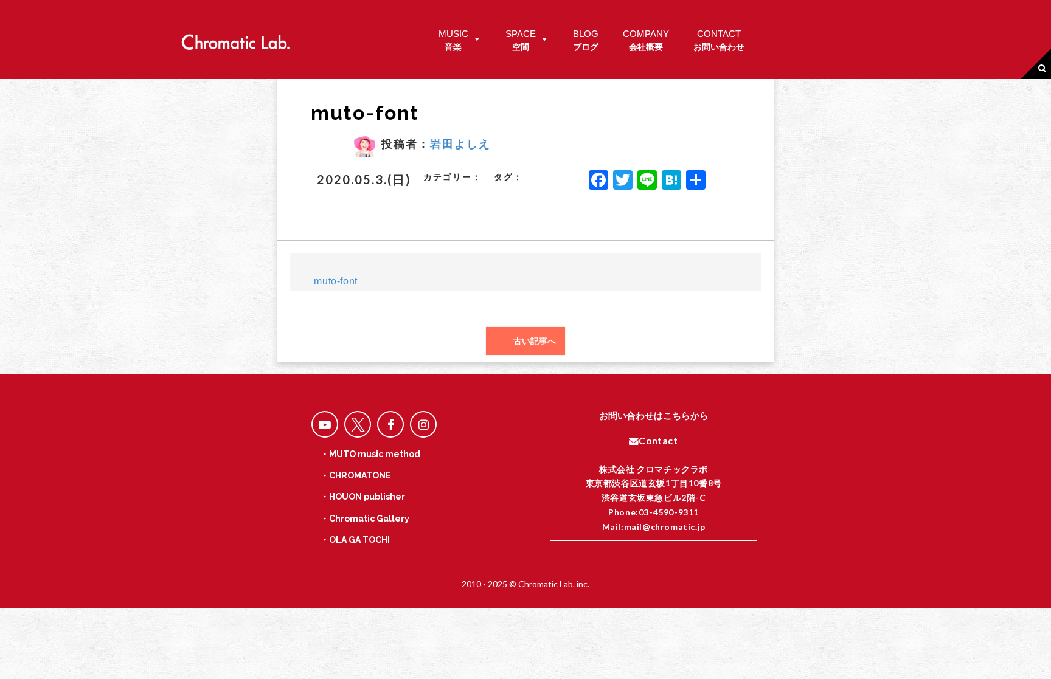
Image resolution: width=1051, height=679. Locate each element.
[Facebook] (598, 181)
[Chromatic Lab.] (235, 38)
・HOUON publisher (363, 496)
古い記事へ (534, 341)
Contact (658, 440)
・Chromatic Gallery (365, 518)
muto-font (335, 281)
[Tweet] (357, 424)
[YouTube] (324, 424)
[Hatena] (671, 181)
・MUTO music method (370, 454)
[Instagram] (423, 424)
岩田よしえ (460, 143)
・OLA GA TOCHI (355, 540)
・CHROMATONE (356, 475)
